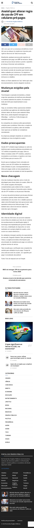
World (7, 442)
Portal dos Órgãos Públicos (14, 21)
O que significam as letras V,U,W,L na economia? (13, 346)
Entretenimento (11, 398)
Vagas (7, 439)
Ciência (7, 381)
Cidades (7, 378)
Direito (7, 388)
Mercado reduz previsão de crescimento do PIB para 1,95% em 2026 (22, 310)
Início (2, 8)
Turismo (8, 435)
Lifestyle (8, 402)
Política (8, 418)
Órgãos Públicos (10, 8)
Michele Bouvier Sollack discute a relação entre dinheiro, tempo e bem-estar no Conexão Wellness (23, 295)
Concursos (9, 385)
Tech (6, 432)
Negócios (8, 412)
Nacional (8, 408)
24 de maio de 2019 (9, 24)
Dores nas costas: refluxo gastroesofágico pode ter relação (20, 357)
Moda (7, 405)
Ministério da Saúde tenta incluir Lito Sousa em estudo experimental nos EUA (22, 303)
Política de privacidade (8, 520)
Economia (8, 391)
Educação (8, 395)
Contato (19, 520)
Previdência (9, 422)
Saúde (7, 425)
